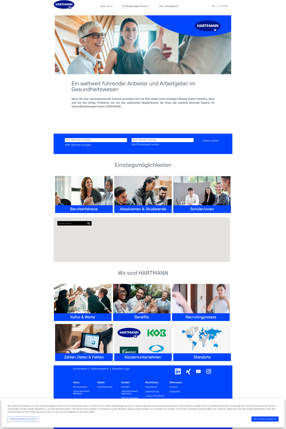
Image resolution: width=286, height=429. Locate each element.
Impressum (151, 387)
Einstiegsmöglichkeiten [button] (135, 6)
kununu (174, 387)
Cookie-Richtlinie (154, 396)
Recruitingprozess (201, 317)
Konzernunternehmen (143, 357)
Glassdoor (175, 391)
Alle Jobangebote (168, 6)
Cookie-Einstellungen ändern (23, 419)
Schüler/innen (202, 209)
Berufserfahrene (84, 209)
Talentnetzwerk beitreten (129, 392)
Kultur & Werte (82, 317)
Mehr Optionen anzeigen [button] (78, 144)
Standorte (202, 357)
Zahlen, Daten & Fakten (84, 357)
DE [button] (213, 6)
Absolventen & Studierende (143, 209)
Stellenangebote (100, 368)
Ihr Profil (223, 6)
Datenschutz (152, 391)
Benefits (142, 317)
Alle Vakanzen (105, 387)
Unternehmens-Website (81, 392)
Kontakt (125, 387)
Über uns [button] (106, 6)
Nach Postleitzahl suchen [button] (145, 144)
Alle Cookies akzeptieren (265, 419)
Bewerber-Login (121, 368)
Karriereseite (80, 368)
